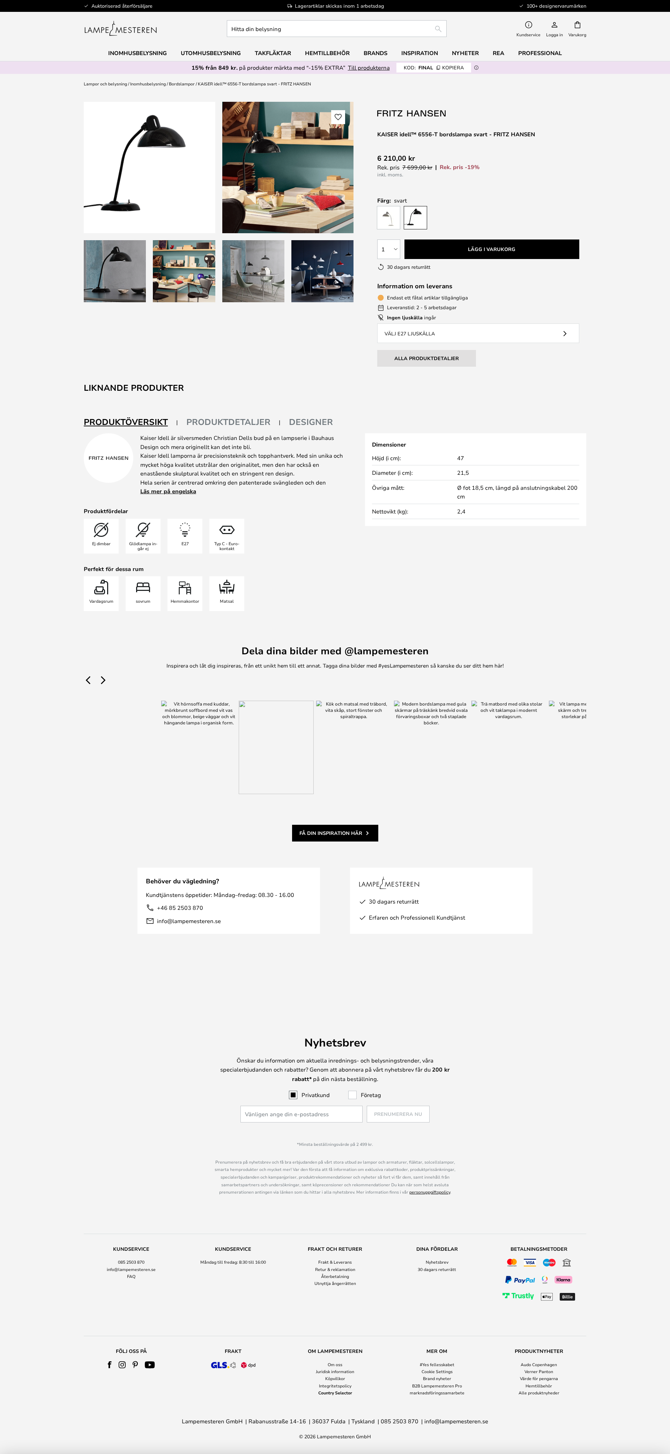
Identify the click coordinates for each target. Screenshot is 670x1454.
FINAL (434, 67)
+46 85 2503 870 (180, 907)
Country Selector (335, 1392)
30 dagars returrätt (437, 1269)
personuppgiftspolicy (429, 1192)
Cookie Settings (437, 1371)
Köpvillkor (335, 1378)
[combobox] (336, 29)
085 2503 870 (131, 1262)
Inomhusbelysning (148, 83)
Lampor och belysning (105, 83)
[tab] (131, 422)
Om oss (335, 1364)
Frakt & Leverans (335, 1262)
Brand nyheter (437, 1378)
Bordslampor (182, 83)
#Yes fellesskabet (437, 1364)
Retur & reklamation (335, 1269)
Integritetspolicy (335, 1385)
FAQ (131, 1276)
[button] (115, 271)
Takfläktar (273, 53)
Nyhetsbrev (437, 1262)
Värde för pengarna (539, 1378)
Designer (311, 422)
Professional (540, 53)
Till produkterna (369, 67)
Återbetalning (335, 1276)
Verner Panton (538, 1371)
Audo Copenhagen (539, 1364)
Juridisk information (335, 1371)
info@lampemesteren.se (189, 920)
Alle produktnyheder (539, 1392)
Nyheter (465, 53)
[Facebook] (110, 1364)
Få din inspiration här (330, 833)
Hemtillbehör (539, 1385)
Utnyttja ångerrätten (335, 1283)
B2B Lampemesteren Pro (437, 1385)
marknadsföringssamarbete (437, 1392)
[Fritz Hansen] (412, 113)
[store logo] (120, 28)
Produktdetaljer (228, 422)
